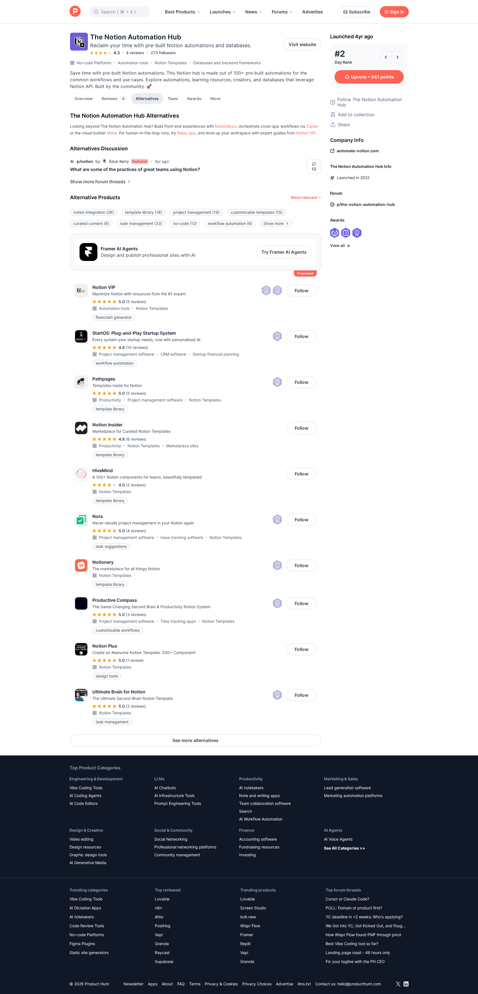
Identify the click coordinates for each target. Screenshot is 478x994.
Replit (245, 943)
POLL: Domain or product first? (354, 907)
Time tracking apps (178, 621)
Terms (194, 983)
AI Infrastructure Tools (174, 795)
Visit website (302, 44)
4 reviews (135, 52)
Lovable (162, 898)
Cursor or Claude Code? (347, 898)
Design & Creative (86, 830)
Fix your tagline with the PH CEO (355, 961)
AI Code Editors (83, 803)
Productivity (110, 400)
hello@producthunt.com (359, 983)
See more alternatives (195, 740)
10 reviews (137, 347)
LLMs (159, 778)
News (251, 12)
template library (143, 212)
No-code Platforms (94, 62)
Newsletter (133, 983)
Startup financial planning (216, 354)
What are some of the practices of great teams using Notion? (135, 169)
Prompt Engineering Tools (177, 803)
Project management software (126, 354)
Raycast (162, 952)
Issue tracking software (181, 537)
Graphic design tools (88, 854)
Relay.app (186, 132)
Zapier (312, 126)
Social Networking (171, 839)
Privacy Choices (257, 983)
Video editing (81, 839)
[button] (215, 98)
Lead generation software (347, 787)
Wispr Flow (250, 925)
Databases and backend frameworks (227, 62)
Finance (246, 830)
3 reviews (136, 614)
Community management (177, 854)
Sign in (397, 12)
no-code (185, 223)
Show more (273, 223)
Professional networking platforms (185, 847)
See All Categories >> (344, 848)
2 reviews (136, 484)
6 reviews (136, 439)
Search (245, 811)
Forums (280, 12)
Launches (220, 12)
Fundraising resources (259, 847)
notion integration (93, 212)
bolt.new (248, 916)
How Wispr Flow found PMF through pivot (363, 934)
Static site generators (89, 952)
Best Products (180, 12)
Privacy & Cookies (221, 983)
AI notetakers (251, 787)
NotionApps (225, 126)
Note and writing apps (259, 795)
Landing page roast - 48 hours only (358, 952)
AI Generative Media (87, 862)
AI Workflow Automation (260, 819)
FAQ (181, 983)
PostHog (162, 925)
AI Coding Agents (85, 795)
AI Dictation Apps (85, 907)
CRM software (173, 354)
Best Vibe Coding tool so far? (352, 943)
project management (196, 212)
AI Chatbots (165, 787)
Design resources (85, 847)
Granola (162, 943)
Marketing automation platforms (353, 795)
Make (112, 132)
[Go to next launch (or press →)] (397, 57)
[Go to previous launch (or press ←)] (385, 57)
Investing (247, 854)
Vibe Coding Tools (85, 787)
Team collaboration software (265, 803)
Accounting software (258, 839)
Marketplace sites (182, 445)
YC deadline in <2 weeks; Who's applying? (364, 916)
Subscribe (359, 12)
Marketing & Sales (341, 778)
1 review (134, 660)
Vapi (159, 934)
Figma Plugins (82, 943)
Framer (246, 934)
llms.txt (304, 983)
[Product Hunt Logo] (75, 12)
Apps (152, 983)
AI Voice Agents (338, 839)
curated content (91, 223)
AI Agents (333, 830)
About (167, 983)
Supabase (164, 961)
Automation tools (133, 62)
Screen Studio (253, 907)
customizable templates (257, 212)
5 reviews (136, 301)
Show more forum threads (98, 181)
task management (141, 223)
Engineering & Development (95, 778)
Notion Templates (171, 62)
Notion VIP (306, 132)
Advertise (312, 12)
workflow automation (230, 223)
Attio (159, 916)
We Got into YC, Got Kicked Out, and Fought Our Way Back (366, 926)
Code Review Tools (86, 925)
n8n (158, 907)
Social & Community (173, 830)
